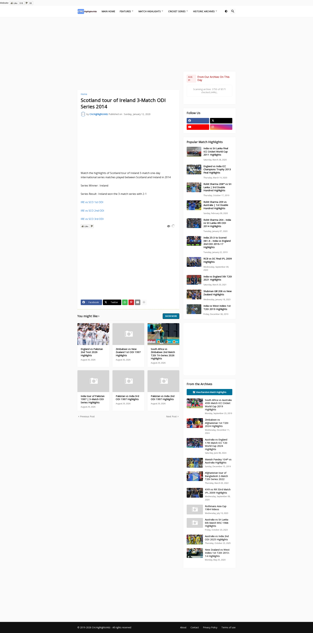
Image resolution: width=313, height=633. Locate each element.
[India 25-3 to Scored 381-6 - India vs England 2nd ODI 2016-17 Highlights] (194, 241)
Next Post (171, 416)
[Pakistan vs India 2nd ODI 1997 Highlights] (163, 381)
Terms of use (228, 627)
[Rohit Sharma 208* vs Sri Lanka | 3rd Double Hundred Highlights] (194, 187)
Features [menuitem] (125, 11)
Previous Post (87, 416)
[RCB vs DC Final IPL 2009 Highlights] (194, 262)
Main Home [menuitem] (108, 11)
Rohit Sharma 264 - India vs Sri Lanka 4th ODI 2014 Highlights (217, 223)
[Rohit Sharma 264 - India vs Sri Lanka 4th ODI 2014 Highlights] (194, 223)
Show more (171, 316)
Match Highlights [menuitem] (149, 11)
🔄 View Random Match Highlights (209, 392)
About (183, 627)
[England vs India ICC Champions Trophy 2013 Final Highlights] (194, 169)
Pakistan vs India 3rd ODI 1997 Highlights (127, 398)
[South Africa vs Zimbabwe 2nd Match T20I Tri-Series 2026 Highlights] (163, 334)
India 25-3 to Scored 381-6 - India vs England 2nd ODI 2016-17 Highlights (217, 242)
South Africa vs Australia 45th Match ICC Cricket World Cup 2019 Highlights (218, 404)
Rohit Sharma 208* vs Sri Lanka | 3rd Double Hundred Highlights (217, 187)
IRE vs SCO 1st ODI (92, 202)
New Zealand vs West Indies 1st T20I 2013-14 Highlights (217, 553)
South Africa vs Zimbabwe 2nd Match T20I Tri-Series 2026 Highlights (163, 353)
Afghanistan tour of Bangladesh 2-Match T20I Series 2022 (216, 476)
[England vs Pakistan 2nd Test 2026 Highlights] (93, 334)
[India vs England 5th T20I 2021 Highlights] (194, 280)
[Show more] (144, 302)
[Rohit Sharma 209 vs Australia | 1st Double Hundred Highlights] (194, 205)
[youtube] (198, 127)
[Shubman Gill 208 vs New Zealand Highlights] (194, 294)
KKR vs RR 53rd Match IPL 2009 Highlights (218, 491)
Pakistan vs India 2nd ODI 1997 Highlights (162, 398)
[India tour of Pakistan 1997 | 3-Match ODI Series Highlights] (93, 381)
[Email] (137, 302)
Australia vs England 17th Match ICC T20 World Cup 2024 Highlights (216, 444)
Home (84, 94)
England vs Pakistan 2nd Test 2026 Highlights (92, 352)
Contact (195, 627)
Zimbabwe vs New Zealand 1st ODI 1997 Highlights (128, 352)
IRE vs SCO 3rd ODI (92, 219)
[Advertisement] (156, 44)
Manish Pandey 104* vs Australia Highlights (218, 461)
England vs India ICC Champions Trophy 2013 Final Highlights (217, 169)
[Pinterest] (131, 302)
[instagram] (221, 127)
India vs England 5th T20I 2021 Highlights (217, 278)
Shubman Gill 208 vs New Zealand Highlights (217, 293)
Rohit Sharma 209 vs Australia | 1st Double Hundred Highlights (215, 205)
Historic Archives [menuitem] (204, 11)
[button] (226, 11)
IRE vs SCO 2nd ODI (92, 210)
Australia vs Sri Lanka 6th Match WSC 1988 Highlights (216, 522)
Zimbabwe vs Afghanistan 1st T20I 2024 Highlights (216, 423)
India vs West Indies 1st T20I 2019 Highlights (217, 307)
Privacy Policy (210, 627)
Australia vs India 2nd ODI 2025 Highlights (217, 537)
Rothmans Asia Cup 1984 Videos (215, 507)
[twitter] (221, 120)
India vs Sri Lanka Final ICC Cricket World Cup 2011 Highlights (215, 151)
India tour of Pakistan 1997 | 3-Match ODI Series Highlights (92, 399)
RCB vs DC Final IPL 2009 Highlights (217, 260)
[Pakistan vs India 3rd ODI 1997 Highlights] (128, 381)
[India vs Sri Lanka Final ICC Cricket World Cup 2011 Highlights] (194, 152)
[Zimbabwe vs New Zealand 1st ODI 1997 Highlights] (128, 334)
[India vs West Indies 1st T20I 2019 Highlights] (194, 309)
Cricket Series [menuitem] (177, 11)
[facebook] (198, 120)
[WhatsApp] (125, 302)
